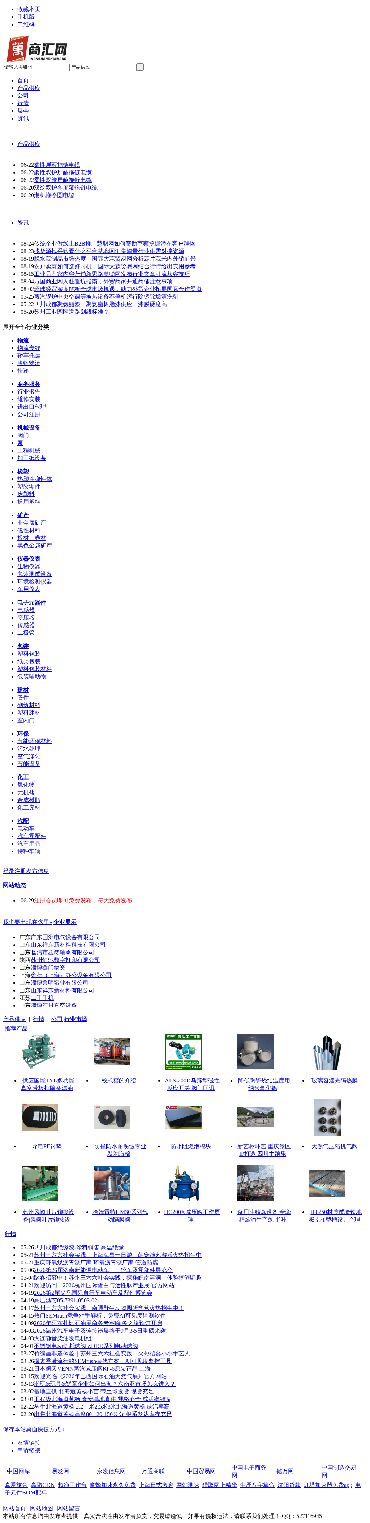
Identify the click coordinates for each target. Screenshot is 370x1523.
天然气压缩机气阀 (334, 1146)
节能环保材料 (34, 741)
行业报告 (28, 392)
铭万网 (285, 1471)
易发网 (60, 1471)
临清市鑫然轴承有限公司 (62, 952)
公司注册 (28, 414)
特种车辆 (28, 851)
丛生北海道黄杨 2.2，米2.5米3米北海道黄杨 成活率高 (102, 1406)
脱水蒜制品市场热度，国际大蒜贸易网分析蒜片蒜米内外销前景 (115, 259)
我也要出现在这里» (27, 922)
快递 (23, 371)
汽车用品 (28, 844)
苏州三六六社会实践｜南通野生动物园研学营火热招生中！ (109, 1308)
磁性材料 (28, 530)
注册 (20, 871)
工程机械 (28, 450)
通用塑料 (28, 502)
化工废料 (28, 807)
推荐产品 (16, 1028)
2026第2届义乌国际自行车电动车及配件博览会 (93, 1293)
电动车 (26, 828)
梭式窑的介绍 (119, 1080)
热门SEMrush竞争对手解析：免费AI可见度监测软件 (100, 1315)
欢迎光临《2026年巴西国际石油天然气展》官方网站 (100, 1376)
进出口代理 (31, 407)
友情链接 (28, 1443)
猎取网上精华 (219, 1485)
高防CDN (43, 1485)
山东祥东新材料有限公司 (62, 990)
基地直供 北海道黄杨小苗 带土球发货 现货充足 (94, 1391)
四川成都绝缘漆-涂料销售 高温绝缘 (79, 1247)
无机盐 (26, 792)
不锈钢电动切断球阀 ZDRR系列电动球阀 (86, 1346)
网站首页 (14, 1508)
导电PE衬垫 (47, 1146)
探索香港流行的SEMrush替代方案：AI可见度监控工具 (103, 1361)
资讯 (23, 223)
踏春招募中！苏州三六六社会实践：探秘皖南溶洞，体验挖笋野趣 (118, 1278)
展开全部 (14, 327)
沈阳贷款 (289, 1485)
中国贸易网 (201, 1471)
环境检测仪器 (34, 581)
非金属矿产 (31, 523)
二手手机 (42, 998)
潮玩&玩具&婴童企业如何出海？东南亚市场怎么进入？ (105, 1384)
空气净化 (28, 756)
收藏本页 (28, 9)
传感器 (26, 625)
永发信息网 (111, 1471)
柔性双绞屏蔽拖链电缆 (63, 180)
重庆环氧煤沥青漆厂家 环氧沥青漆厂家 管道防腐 (96, 1262)
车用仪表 (28, 589)
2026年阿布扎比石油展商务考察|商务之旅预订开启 (98, 1323)
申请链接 (28, 1450)
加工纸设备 (31, 458)
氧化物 (26, 785)
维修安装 (28, 399)
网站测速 (187, 1485)
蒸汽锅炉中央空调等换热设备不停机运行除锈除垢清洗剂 (106, 297)
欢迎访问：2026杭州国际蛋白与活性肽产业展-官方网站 (104, 1285)
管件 (23, 697)
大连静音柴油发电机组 (63, 1338)
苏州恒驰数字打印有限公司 (65, 960)
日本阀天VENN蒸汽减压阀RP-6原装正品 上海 (92, 1369)
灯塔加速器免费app (328, 1485)
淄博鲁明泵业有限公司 (60, 983)
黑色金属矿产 (34, 545)
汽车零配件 (31, 836)
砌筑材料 (28, 705)
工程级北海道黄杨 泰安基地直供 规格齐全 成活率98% (102, 1399)
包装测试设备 (34, 574)
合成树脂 (28, 800)
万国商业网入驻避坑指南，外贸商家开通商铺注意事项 (103, 281)
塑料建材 (28, 713)
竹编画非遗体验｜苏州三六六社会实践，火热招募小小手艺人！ (115, 1353)
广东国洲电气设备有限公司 (65, 937)
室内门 (26, 720)
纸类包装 (28, 661)
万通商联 (153, 1471)
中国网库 (18, 1471)
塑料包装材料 (34, 669)
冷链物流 (28, 363)
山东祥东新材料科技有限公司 (68, 945)
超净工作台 (72, 1485)
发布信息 (37, 871)
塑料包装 (28, 654)
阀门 (23, 435)
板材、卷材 (31, 538)
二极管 (26, 633)
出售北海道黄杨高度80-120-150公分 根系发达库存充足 (103, 1414)
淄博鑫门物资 (48, 967)
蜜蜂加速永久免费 (113, 1485)
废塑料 (26, 494)
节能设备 (28, 764)
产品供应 (28, 144)
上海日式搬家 (156, 1485)
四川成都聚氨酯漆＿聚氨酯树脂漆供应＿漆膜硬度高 (100, 304)
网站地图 (41, 1508)
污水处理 (28, 749)
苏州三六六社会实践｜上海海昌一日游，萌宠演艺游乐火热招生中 (118, 1255)
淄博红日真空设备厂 (57, 1005)
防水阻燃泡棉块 (191, 1146)
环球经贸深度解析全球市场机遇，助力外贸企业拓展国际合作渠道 (118, 289)
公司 (57, 1019)
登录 (8, 871)
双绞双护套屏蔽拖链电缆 (66, 188)
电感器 (26, 610)
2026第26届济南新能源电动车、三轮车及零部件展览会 (103, 1270)
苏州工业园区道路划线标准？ (71, 312)
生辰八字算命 (257, 1485)
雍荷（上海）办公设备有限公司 (71, 975)
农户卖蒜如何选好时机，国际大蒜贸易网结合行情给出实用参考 (115, 266)
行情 (38, 1019)
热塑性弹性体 (34, 479)
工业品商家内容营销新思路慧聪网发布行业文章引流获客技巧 (112, 274)
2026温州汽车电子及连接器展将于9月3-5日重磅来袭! (101, 1331)
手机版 (26, 17)
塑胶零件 (28, 486)
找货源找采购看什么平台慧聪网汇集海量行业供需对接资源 (109, 251)
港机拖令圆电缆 (54, 195)
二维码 (26, 24)
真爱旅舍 (16, 1485)
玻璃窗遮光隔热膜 (334, 1080)
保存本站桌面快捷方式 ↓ (34, 1429)
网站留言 (68, 1508)
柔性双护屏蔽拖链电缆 (63, 172)
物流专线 (28, 348)
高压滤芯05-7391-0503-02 (65, 1300)
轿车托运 (28, 355)
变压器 (26, 618)
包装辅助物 (31, 676)
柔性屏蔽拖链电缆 (57, 165)
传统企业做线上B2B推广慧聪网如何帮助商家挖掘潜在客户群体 (114, 243)
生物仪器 (28, 566)
